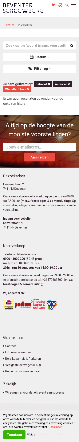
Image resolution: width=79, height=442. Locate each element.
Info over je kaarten (18, 352)
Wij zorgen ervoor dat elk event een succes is (34, 392)
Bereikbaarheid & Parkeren (23, 358)
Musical (61, 84)
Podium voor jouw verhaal (22, 371)
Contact (10, 346)
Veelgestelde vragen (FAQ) (23, 365)
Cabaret (42, 84)
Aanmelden (39, 157)
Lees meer (55, 426)
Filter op (41, 68)
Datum (41, 57)
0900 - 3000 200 (14, 258)
